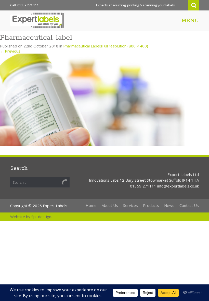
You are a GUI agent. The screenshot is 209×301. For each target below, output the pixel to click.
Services (130, 205)
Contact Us (189, 205)
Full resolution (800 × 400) (125, 45)
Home (91, 205)
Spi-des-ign (41, 216)
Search (193, 5)
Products (151, 205)
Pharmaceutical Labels (82, 45)
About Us (110, 205)
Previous (10, 51)
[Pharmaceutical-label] (92, 99)
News (169, 205)
